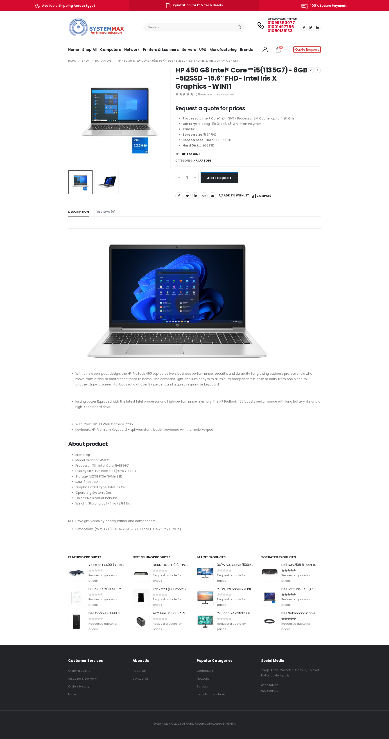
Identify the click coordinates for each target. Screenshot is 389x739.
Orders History (78, 686)
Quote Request (307, 49)
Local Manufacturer (211, 694)
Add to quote (219, 178)
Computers (110, 49)
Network (132, 49)
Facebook (179, 195)
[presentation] (69, 117)
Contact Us (141, 678)
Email (212, 195)
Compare (264, 196)
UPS (202, 49)
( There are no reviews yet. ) (216, 94)
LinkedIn (195, 195)
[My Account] (265, 49)
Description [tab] (78, 212)
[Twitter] (311, 27)
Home (73, 49)
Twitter (187, 195)
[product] (76, 573)
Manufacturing (223, 49)
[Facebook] (304, 27)
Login (72, 694)
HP (195, 160)
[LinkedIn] (317, 27)
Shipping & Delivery (82, 678)
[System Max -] (87, 27)
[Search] (240, 27)
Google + (204, 195)
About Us (139, 671)
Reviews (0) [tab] (106, 212)
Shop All (89, 49)
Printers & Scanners (161, 49)
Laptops (205, 160)
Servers (189, 49)
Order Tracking (79, 671)
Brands (246, 49)
